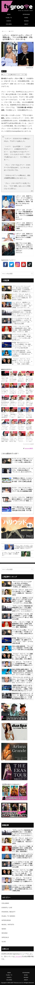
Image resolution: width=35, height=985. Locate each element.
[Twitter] (11, 264)
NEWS (4, 71)
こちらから (18, 956)
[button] (32, 274)
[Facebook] (5, 264)
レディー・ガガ (6, 74)
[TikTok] (29, 264)
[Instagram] (17, 264)
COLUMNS (9, 979)
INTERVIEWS (25, 972)
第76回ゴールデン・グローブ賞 (19, 74)
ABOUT (26, 979)
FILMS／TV (9, 975)
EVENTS (9, 977)
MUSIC (26, 975)
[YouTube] (23, 264)
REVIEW (26, 977)
